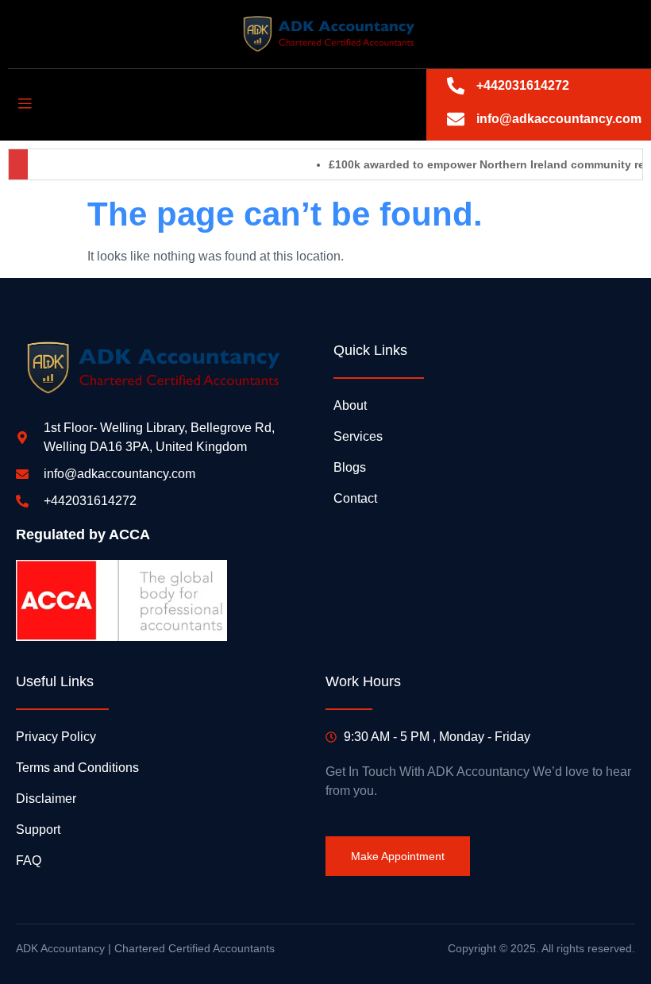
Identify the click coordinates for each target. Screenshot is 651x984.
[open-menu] (24, 104)
